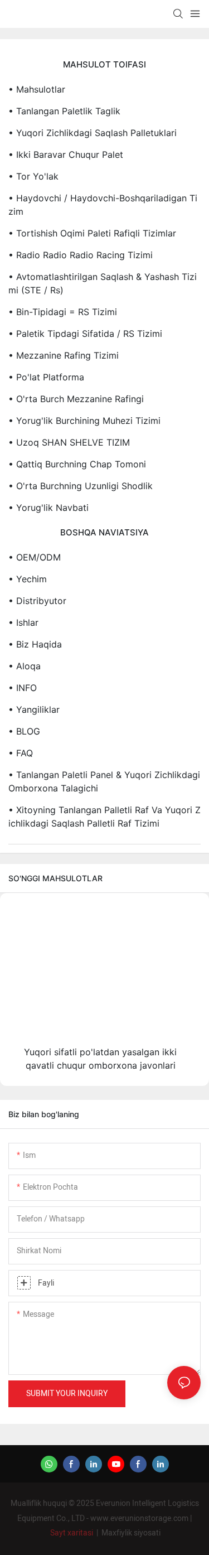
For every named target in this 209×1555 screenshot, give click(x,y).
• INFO (22, 687)
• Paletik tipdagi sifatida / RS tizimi (85, 333)
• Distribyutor (37, 600)
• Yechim (27, 579)
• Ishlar (23, 622)
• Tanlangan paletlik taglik (64, 111)
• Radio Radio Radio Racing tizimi (80, 254)
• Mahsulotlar (36, 89)
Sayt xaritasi (71, 1533)
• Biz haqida (35, 644)
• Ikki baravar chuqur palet (65, 154)
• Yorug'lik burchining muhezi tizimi (84, 420)
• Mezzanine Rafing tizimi (63, 355)
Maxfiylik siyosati (131, 1533)
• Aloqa (24, 666)
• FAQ (20, 753)
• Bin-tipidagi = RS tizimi (62, 311)
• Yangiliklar (34, 709)
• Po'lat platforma (46, 377)
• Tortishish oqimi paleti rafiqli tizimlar (92, 233)
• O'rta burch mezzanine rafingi (76, 398)
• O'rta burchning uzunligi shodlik (80, 485)
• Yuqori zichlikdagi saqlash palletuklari (92, 132)
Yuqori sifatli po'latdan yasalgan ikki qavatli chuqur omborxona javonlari (100, 1058)
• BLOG (24, 731)
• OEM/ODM (34, 557)
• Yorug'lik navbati (48, 507)
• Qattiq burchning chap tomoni (77, 464)
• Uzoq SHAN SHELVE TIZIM (69, 442)
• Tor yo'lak (33, 176)
